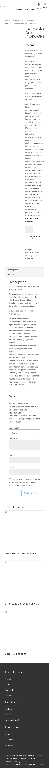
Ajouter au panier (35, 237)
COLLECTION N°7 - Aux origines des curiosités (33, 255)
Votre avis (14, 439)
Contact (8, 733)
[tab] (24, 270)
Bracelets (9, 714)
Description (13, 270)
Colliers (8, 709)
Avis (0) (11, 274)
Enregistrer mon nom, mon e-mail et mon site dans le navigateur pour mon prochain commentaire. (24, 482)
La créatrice (10, 739)
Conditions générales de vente (30, 764)
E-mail (12, 467)
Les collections (13, 672)
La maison (9, 744)
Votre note (14, 428)
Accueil (7, 21)
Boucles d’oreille (12, 720)
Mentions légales (16, 761)
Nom (11, 455)
